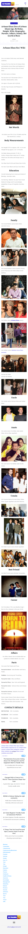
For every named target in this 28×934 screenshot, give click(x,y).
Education (5, 868)
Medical (5, 885)
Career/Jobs (6, 846)
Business (5, 844)
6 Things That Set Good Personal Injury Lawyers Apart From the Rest (14, 833)
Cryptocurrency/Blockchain (10, 850)
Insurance (5, 878)
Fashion (5, 870)
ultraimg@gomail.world (14, 927)
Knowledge (6, 880)
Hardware (5, 874)
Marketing (5, 883)
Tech (4, 862)
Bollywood (14, 23)
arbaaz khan (5, 745)
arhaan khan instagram (13, 749)
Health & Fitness (7, 876)
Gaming (5, 856)
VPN (4, 901)
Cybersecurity (6, 848)
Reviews (5, 887)
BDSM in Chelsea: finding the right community (14, 799)
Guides (5, 858)
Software (5, 891)
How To (5, 860)
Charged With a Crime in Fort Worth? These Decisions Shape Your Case (14, 781)
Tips (4, 864)
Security (5, 889)
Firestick (5, 854)
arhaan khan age (14, 745)
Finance (5, 872)
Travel (4, 899)
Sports (5, 893)
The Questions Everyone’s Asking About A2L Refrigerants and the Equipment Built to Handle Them (14, 762)
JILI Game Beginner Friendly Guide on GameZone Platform (14, 815)
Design (5, 866)
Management (6, 882)
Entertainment (6, 852)
